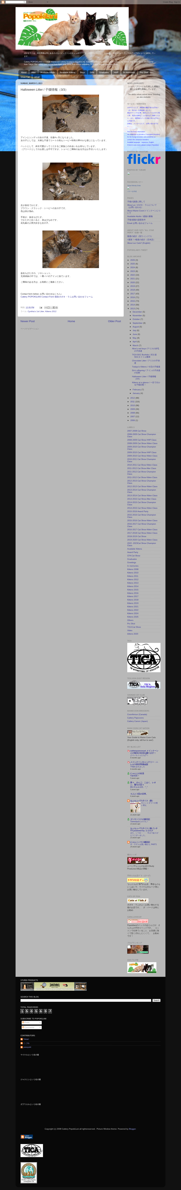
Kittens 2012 (50, 311)
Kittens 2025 (132, 617)
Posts (26, 1022)
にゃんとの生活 (137, 773)
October (136, 319)
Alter (33, 72)
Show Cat (25, 77)
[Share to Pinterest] (56, 307)
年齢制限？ (134, 776)
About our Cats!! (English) (138, 243)
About (23, 72)
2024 (132, 267)
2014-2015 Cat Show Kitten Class (142, 508)
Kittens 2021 (132, 607)
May (135, 338)
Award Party (132, 552)
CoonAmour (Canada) (137, 714)
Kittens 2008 (132, 569)
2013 (132, 309)
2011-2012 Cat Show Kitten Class (142, 477)
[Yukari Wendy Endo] (128, 189)
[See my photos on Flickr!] (134, 175)
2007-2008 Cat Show (136, 431)
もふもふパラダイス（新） (142, 801)
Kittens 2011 (132, 576)
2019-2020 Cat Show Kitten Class (142, 540)
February (137, 390)
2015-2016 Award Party (137, 511)
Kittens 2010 (132, 573)
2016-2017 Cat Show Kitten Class (142, 530)
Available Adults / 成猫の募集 (140, 216)
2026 (132, 260)
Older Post (114, 321)
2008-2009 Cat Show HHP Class (141, 440)
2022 (132, 275)
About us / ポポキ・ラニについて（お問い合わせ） (142, 206)
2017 (132, 294)
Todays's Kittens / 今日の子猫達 (147, 367)
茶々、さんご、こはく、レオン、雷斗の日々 (143, 783)
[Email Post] (41, 307)
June (135, 334)
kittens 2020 (132, 634)
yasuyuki (27, 1047)
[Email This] (45, 307)
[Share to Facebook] (53, 307)
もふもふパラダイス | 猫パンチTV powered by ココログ (144, 829)
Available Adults (47, 72)
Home (71, 321)
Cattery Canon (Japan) (137, 721)
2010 (132, 405)
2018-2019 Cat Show (136, 536)
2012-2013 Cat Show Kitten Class (142, 486)
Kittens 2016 (132, 593)
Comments (29, 1027)
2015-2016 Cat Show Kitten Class (142, 520)
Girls (92, 72)
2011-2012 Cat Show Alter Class (141, 468)
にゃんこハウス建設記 (140, 842)
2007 (132, 416)
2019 (132, 286)
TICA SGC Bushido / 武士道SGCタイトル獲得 (144, 356)
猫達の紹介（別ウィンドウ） (140, 236)
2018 (132, 290)
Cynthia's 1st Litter (36, 311)
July (135, 330)
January (136, 393)
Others (130, 620)
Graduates (104, 72)
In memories (129, 72)
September (138, 323)
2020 (132, 282)
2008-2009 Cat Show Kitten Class (142, 443)
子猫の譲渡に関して (136, 202)
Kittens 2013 (132, 583)
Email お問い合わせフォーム (140, 223)
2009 (132, 409)
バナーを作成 (132, 191)
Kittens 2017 (132, 596)
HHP (116, 72)
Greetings (131, 562)
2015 (132, 301)
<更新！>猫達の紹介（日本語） (141, 240)
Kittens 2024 (132, 613)
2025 (132, 264)
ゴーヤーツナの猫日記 (140, 819)
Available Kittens (67, 72)
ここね (26, 1043)
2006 (132, 420)
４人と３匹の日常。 (139, 794)
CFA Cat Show (133, 556)
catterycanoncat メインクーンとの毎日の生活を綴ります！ (144, 752)
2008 (132, 413)
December (138, 312)
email (37, 77)
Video (129, 630)
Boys (82, 72)
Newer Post (28, 321)
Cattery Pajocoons (135, 718)
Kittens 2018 (132, 600)
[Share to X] (51, 307)
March (136, 345)
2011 (132, 402)
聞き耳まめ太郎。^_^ (139, 787)
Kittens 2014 (132, 586)
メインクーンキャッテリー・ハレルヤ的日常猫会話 (144, 763)
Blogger (132, 1129)
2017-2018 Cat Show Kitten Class (142, 533)
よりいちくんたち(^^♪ (139, 755)
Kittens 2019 (132, 603)
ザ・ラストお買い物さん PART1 (143, 844)
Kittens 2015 (132, 590)
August (136, 327)
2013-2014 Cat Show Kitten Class (142, 495)
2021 (132, 279)
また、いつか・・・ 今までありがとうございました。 (144, 834)
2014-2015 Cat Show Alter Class (141, 499)
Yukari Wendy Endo (134, 185)
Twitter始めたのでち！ (139, 821)
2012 (132, 398)
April (135, 342)
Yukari (26, 1039)
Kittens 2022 (132, 610)
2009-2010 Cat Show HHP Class (141, 452)
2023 (132, 271)
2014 (132, 305)
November (138, 315)
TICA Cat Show (134, 627)
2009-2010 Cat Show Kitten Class (142, 456)
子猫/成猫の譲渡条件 (136, 220)
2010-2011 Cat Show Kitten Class (142, 465)
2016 (132, 297)
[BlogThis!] (48, 307)
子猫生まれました (137, 767)
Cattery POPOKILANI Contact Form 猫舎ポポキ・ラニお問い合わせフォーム (57, 297)
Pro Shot (144, 72)
